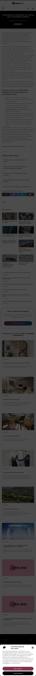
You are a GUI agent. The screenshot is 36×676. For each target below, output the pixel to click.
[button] (32, 647)
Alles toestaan (18, 668)
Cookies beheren (18, 673)
